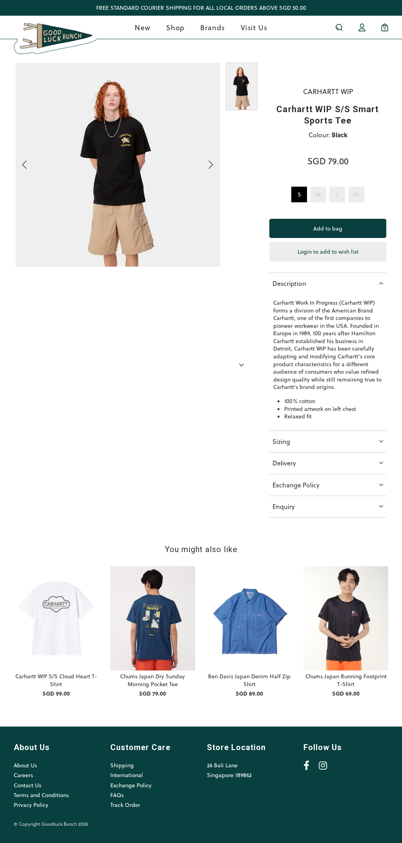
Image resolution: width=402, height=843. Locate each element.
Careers (23, 775)
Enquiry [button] (283, 506)
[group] (242, 212)
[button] (242, 365)
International (126, 775)
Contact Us (27, 785)
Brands (212, 27)
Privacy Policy (31, 805)
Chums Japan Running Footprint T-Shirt (346, 680)
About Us (25, 765)
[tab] (327, 283)
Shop (175, 27)
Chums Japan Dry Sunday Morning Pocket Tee (152, 680)
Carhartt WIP (328, 91)
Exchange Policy (131, 785)
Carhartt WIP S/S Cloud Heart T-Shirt (56, 680)
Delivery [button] (284, 462)
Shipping (122, 765)
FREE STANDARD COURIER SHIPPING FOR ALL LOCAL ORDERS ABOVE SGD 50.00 (201, 8)
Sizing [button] (281, 441)
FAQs (117, 795)
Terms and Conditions (41, 795)
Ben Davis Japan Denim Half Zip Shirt (249, 680)
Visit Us (254, 27)
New (142, 27)
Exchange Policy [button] (296, 484)
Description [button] (289, 283)
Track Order (125, 805)
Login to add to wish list (328, 251)
